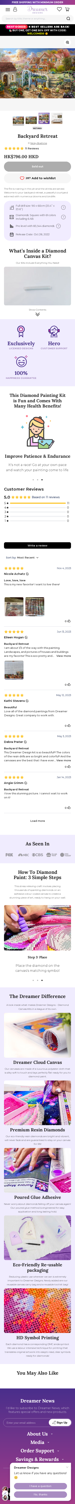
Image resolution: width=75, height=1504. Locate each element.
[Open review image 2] (34, 606)
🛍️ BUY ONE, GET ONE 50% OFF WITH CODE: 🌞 (38, 30)
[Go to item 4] (56, 119)
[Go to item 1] (18, 121)
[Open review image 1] (14, 606)
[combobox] (38, 18)
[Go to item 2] (31, 121)
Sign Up (62, 1422)
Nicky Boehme (38, 143)
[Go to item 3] (44, 119)
